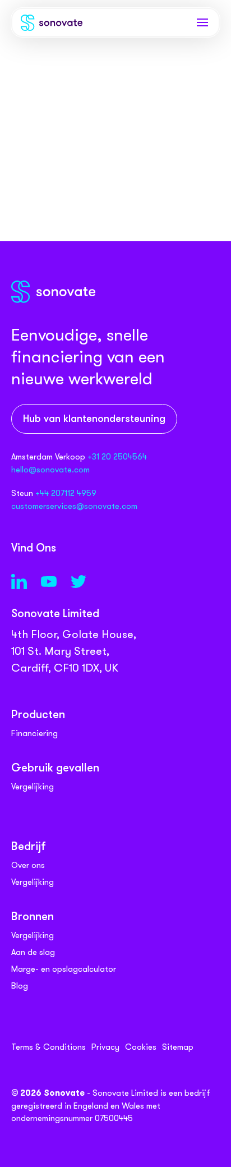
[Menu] (202, 22)
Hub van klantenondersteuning (94, 419)
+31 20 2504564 (117, 457)
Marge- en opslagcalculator (63, 969)
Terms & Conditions (48, 1047)
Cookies (140, 1047)
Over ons (28, 865)
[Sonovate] (51, 25)
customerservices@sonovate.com (74, 506)
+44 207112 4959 (65, 493)
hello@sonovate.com (50, 469)
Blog (19, 986)
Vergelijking (32, 786)
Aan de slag (33, 952)
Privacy (105, 1047)
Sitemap (177, 1047)
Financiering (34, 733)
